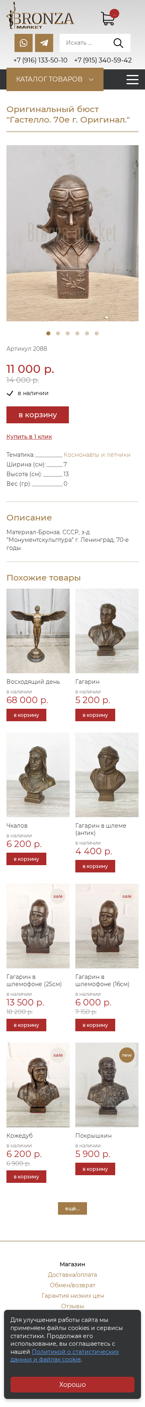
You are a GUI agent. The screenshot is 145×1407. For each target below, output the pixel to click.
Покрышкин (93, 1135)
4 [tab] (77, 333)
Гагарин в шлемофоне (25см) (34, 980)
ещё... (72, 1208)
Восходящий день (33, 681)
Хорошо (72, 1384)
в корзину (38, 414)
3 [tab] (68, 333)
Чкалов (16, 825)
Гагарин (87, 681)
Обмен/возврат (72, 1285)
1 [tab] (48, 333)
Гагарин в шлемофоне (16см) (102, 980)
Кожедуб (19, 1135)
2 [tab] (58, 333)
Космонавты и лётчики (97, 454)
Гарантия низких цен (72, 1295)
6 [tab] (97, 333)
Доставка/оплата (72, 1274)
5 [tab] (87, 333)
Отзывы (72, 1306)
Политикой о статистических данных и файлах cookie (64, 1355)
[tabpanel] (72, 233)
